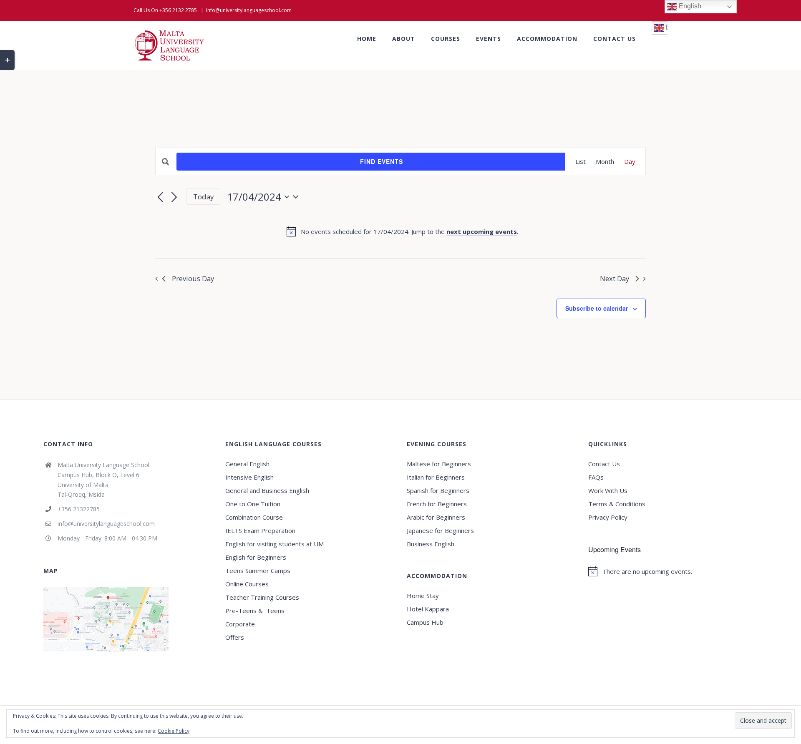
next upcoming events (481, 231)
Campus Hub (425, 622)
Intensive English (249, 477)
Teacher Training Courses (262, 597)
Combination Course (254, 517)
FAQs (596, 477)
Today (203, 196)
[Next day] (174, 198)
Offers (234, 637)
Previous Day (193, 278)
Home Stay (423, 595)
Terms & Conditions (616, 504)
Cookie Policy (173, 730)
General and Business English (267, 490)
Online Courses (247, 584)
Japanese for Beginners (440, 530)
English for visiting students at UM (274, 544)
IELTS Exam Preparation (260, 530)
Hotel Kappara (428, 609)
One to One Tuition (252, 504)
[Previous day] (160, 198)
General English (247, 464)
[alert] (402, 231)
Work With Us (607, 490)
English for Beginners (256, 557)
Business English (430, 544)
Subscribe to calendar (596, 308)
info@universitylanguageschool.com (249, 10)
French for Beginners (437, 504)
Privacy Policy (607, 517)
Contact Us (604, 464)
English (689, 6)
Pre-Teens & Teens (255, 610)
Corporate (240, 624)
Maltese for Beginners (439, 464)
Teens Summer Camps (257, 570)
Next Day (614, 278)
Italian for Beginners (436, 477)
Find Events (381, 161)
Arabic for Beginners (436, 517)
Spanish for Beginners (438, 490)
